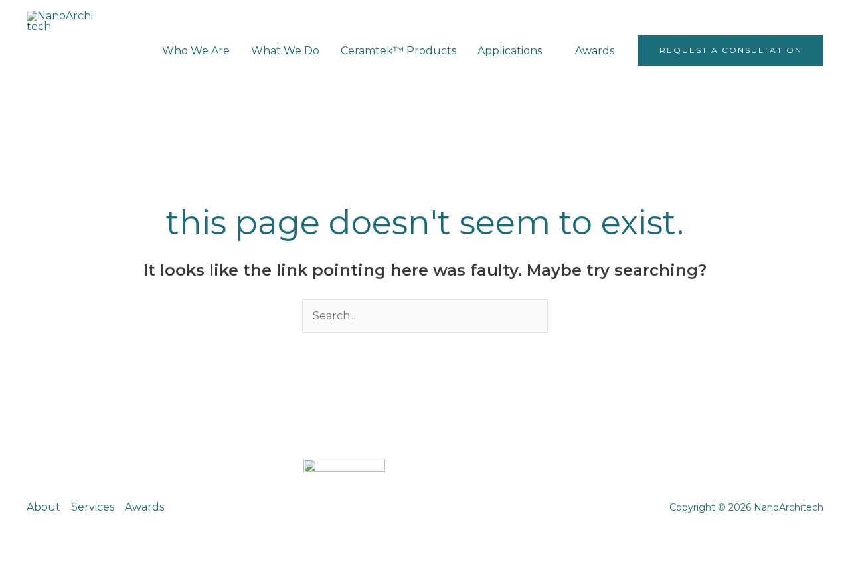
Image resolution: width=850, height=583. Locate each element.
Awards (594, 50)
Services (92, 507)
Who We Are (196, 50)
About (43, 507)
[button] (730, 50)
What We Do (285, 50)
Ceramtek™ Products (398, 50)
